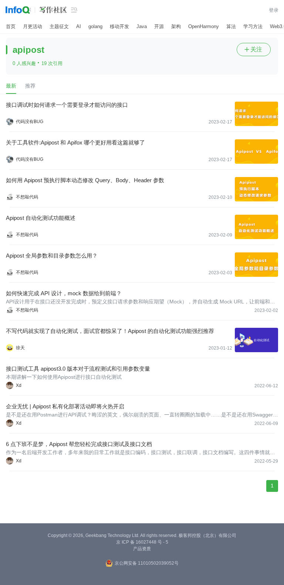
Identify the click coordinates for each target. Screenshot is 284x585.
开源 (159, 26)
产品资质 (142, 548)
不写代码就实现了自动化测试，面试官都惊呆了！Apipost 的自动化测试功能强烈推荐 (110, 331)
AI (78, 26)
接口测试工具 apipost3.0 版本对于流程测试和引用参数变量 (78, 368)
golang (95, 26)
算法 (231, 26)
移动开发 (119, 26)
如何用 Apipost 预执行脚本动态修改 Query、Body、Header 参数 (85, 180)
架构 (176, 26)
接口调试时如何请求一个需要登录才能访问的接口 (67, 105)
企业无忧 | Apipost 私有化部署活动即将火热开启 (65, 406)
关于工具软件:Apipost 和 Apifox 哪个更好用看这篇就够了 (75, 142)
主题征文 (59, 26)
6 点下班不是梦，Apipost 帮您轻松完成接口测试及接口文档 (79, 444)
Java (141, 26)
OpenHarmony (203, 26)
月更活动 (32, 26)
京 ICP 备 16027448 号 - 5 (142, 542)
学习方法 (253, 26)
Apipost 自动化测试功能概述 (40, 218)
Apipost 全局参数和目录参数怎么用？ (52, 255)
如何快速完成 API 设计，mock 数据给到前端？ (64, 293)
